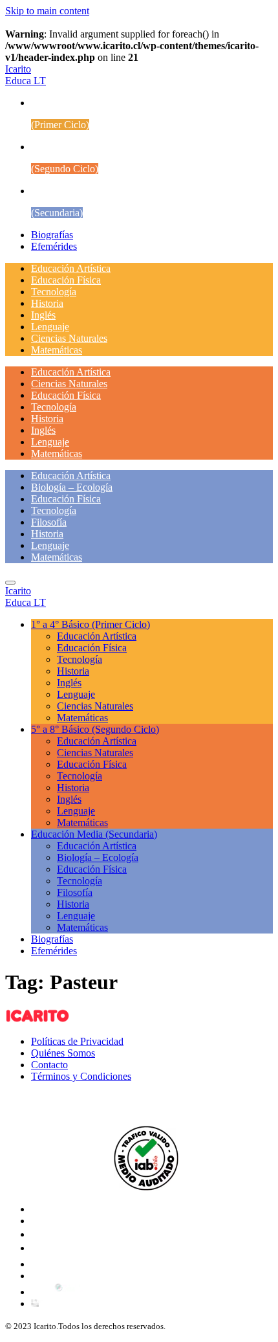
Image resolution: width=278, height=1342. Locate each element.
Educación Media (94, 834)
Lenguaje (50, 326)
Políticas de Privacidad (77, 1041)
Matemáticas (56, 349)
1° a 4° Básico (90, 624)
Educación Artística (71, 268)
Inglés (43, 314)
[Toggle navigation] (10, 583)
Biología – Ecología (71, 487)
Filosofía (49, 522)
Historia (47, 303)
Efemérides (54, 246)
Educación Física (66, 279)
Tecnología (53, 291)
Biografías (52, 234)
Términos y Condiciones (81, 1076)
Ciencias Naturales (69, 338)
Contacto (49, 1064)
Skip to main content (47, 10)
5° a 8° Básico (95, 729)
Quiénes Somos (63, 1052)
